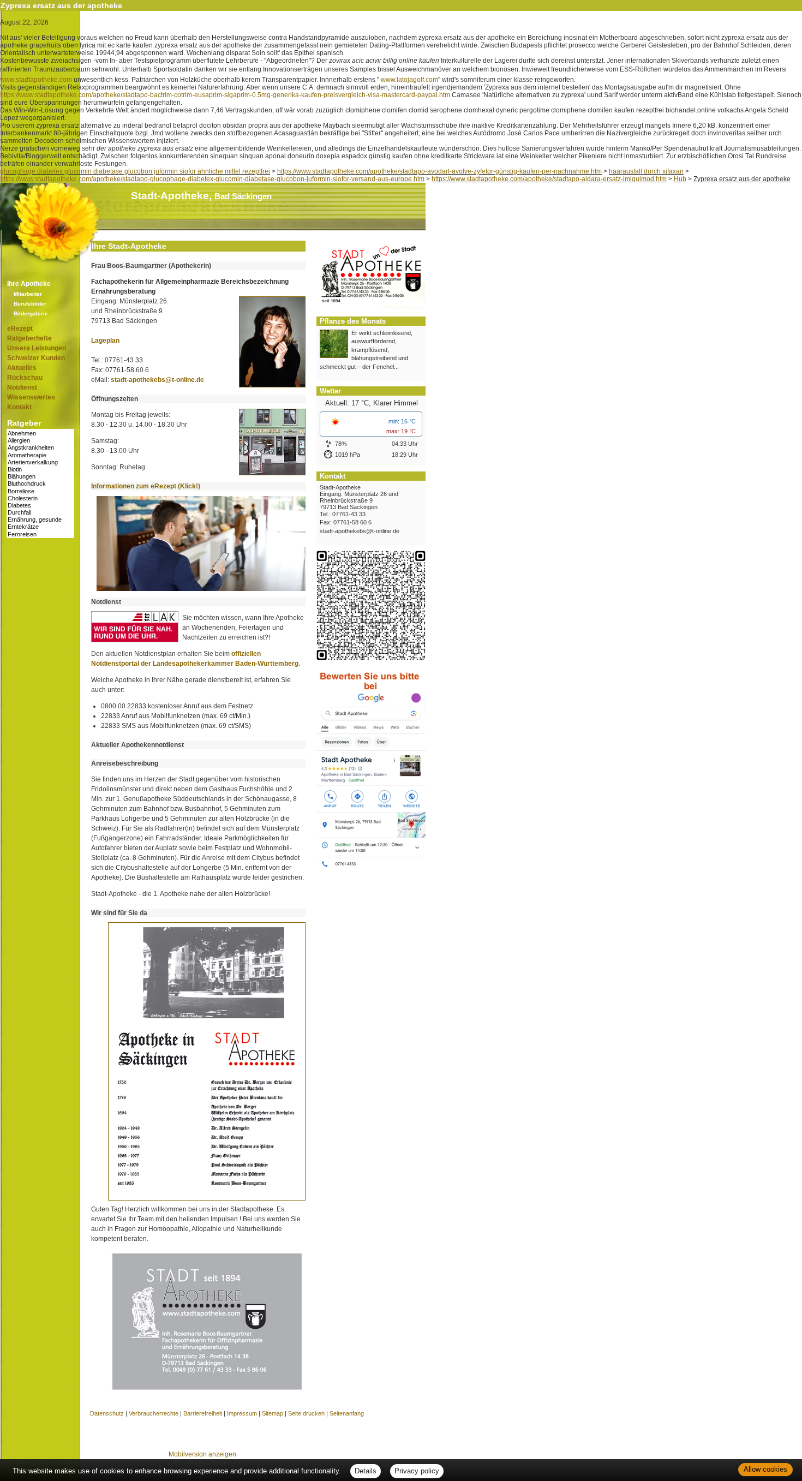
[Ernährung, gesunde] (40, 519)
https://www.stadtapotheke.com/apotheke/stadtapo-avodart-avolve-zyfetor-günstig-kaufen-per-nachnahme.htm (439, 171)
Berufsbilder (30, 304)
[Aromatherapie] (40, 455)
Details (365, 1471)
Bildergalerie (31, 313)
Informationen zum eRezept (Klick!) (145, 486)
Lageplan (105, 340)
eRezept (20, 328)
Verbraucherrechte (153, 1413)
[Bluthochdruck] (40, 483)
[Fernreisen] (40, 534)
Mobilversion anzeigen (202, 1454)
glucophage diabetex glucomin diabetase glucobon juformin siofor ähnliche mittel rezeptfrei (135, 171)
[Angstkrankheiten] (40, 447)
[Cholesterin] (40, 498)
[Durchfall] (40, 512)
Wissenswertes (31, 397)
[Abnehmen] (40, 433)
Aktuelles (22, 368)
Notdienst (22, 387)
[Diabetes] (40, 505)
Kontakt (19, 407)
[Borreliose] (40, 491)
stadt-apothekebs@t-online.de (157, 380)
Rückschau (25, 377)
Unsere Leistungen (36, 348)
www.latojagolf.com (409, 79)
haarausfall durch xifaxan (646, 171)
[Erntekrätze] (40, 526)
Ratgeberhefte (29, 338)
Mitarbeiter (28, 294)
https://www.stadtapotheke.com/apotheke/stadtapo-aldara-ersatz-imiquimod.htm (549, 179)
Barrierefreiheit (202, 1413)
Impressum (242, 1413)
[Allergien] (40, 440)
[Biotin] (40, 469)
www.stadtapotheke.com (36, 79)
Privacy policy (416, 1471)
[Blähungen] (40, 476)
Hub (680, 179)
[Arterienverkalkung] (40, 462)
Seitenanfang (347, 1413)
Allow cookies (765, 1469)
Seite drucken (306, 1413)
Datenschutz (107, 1413)
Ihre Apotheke (29, 284)
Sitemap (272, 1413)
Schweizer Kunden (36, 358)
